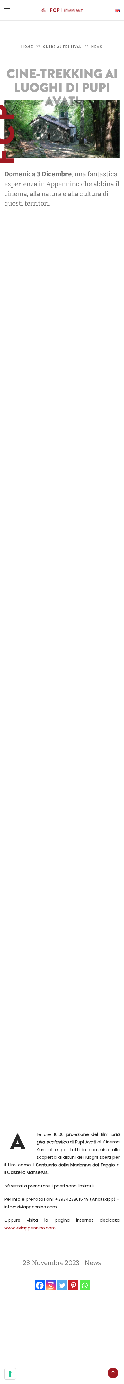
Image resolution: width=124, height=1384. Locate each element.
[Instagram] (51, 1285)
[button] (7, 10)
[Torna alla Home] (62, 10)
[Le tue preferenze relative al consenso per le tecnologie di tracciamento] (10, 1373)
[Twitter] (62, 1285)
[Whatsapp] (85, 1285)
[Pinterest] (73, 1285)
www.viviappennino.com (30, 1228)
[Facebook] (40, 1285)
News (92, 1263)
